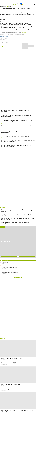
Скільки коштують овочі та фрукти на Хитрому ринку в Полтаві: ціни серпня (16, 126)
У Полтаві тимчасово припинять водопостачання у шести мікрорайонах (15, 223)
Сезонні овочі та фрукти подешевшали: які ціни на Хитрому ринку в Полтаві (17, 210)
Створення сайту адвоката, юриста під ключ (11, 389)
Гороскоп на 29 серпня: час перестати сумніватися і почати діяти (15, 136)
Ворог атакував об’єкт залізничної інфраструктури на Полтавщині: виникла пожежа (18, 219)
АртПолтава (5, 242)
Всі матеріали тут (18, 256)
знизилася (19, 29)
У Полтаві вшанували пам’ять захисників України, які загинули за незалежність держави (16, 116)
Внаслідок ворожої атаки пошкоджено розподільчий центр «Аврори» (16, 214)
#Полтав (6, 36)
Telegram (24, 32)
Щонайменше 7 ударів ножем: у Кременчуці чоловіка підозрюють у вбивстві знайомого (16, 111)
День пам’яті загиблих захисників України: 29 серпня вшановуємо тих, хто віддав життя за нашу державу (18, 141)
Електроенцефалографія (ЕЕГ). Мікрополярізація (12, 362)
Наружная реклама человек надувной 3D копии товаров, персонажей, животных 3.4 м (17, 411)
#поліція (1, 36)
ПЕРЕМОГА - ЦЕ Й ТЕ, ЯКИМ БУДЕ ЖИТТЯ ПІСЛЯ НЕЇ (12, 358)
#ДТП (4, 36)
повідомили (6, 18)
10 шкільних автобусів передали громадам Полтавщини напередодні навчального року (16, 131)
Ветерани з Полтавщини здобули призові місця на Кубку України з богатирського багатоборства (16, 146)
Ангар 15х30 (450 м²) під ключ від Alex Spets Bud (12, 384)
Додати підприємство (18, 277)
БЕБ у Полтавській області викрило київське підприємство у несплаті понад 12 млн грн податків (16, 121)
